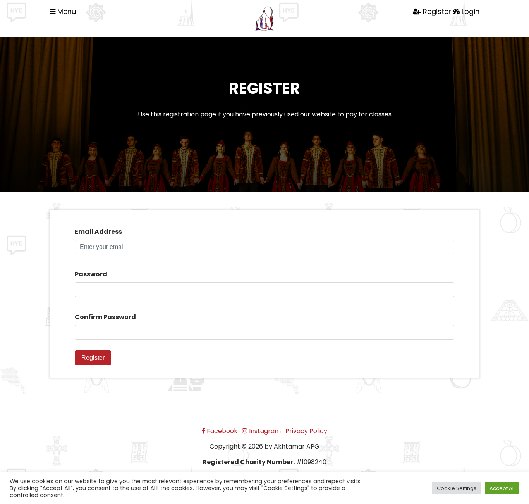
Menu (65, 11)
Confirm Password (105, 316)
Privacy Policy (306, 430)
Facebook (221, 430)
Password (91, 274)
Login (469, 11)
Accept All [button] (502, 488)
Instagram (264, 430)
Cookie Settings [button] (456, 488)
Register (436, 11)
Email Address (98, 231)
